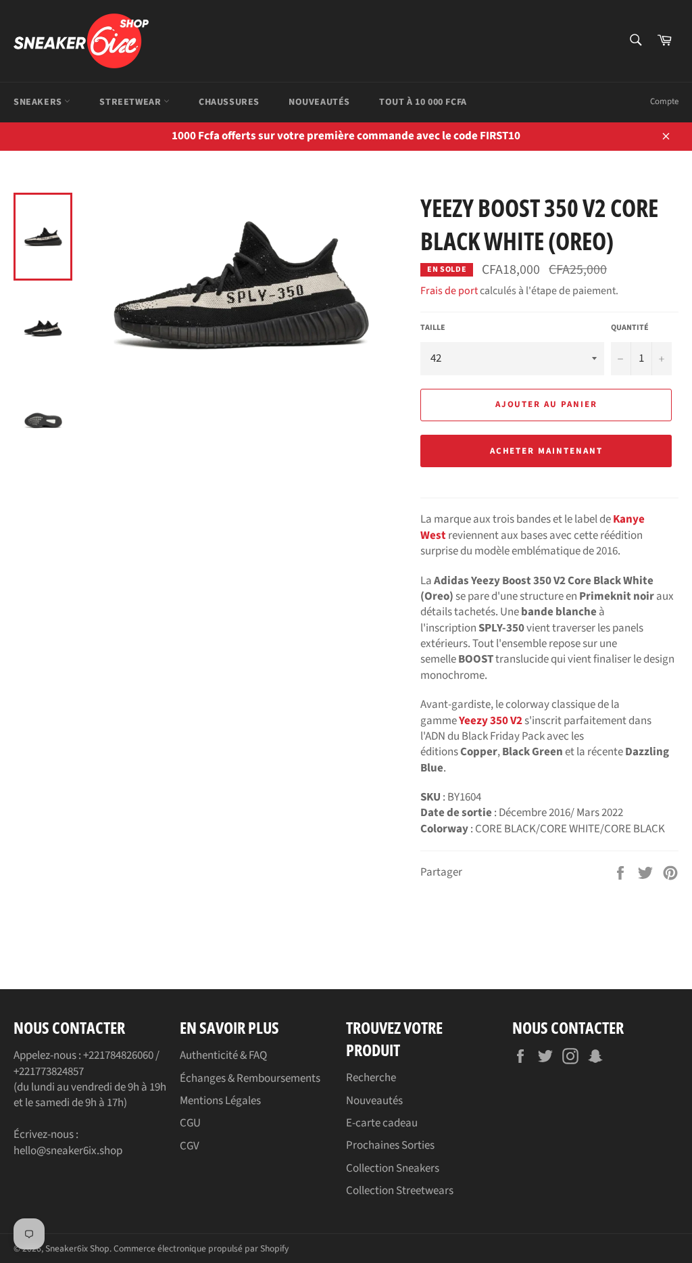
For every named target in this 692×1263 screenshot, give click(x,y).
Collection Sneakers (392, 1168)
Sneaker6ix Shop (77, 1248)
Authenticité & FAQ (223, 1055)
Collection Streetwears (399, 1191)
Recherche (371, 1078)
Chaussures (229, 102)
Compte (664, 101)
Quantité (630, 328)
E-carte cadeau (382, 1123)
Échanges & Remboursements (250, 1078)
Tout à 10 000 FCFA (423, 102)
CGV (189, 1146)
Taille (432, 328)
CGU (190, 1123)
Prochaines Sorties (390, 1145)
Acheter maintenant (546, 451)
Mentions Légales (220, 1101)
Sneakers (39, 102)
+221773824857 (49, 1072)
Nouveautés (319, 102)
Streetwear (131, 102)
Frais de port (449, 290)
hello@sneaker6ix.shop (68, 1151)
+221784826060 (118, 1055)
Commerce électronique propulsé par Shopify (201, 1248)
